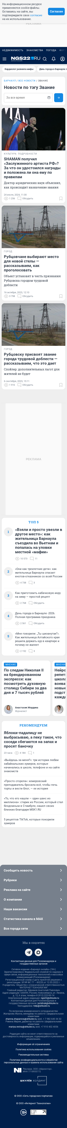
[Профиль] (62, 59)
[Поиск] (44, 59)
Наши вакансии (15, 909)
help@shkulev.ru (42, 1006)
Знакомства (34, 50)
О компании (13, 899)
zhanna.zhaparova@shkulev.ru (21, 1019)
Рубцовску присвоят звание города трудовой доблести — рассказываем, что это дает (30, 359)
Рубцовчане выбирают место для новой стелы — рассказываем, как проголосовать (31, 263)
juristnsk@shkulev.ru (48, 1003)
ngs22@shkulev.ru (50, 998)
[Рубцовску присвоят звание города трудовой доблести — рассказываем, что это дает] (33, 324)
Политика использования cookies (33, 1049)
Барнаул (10, 80)
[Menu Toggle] (4, 59)
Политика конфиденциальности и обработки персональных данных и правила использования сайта (33, 1061)
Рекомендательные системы (33, 1054)
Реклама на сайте (17, 890)
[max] (38, 952)
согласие (36, 15)
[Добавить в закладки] (61, 198)
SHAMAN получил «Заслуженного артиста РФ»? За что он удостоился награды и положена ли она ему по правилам (32, 168)
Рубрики (10, 880)
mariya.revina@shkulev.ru (22, 1026)
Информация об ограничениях (33, 1044)
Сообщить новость (18, 870)
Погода (51, 50)
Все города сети (16, 928)
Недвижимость (12, 50)
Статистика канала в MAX (23, 919)
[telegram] (28, 952)
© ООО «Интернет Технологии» (33, 1103)
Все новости (27, 80)
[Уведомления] (53, 59)
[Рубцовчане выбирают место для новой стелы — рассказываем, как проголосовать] (33, 227)
